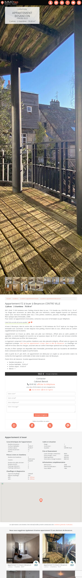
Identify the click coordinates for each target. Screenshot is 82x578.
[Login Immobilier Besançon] (51, 2)
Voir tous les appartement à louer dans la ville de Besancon (42, 343)
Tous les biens (35, 390)
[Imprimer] (62, 2)
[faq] (68, 2)
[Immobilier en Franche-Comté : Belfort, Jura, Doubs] (9, 2)
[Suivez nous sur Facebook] (79, 2)
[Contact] (73, 2)
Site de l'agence (48, 390)
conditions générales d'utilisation (63, 524)
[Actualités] (56, 2)
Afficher (32, 477)
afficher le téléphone (46, 384)
